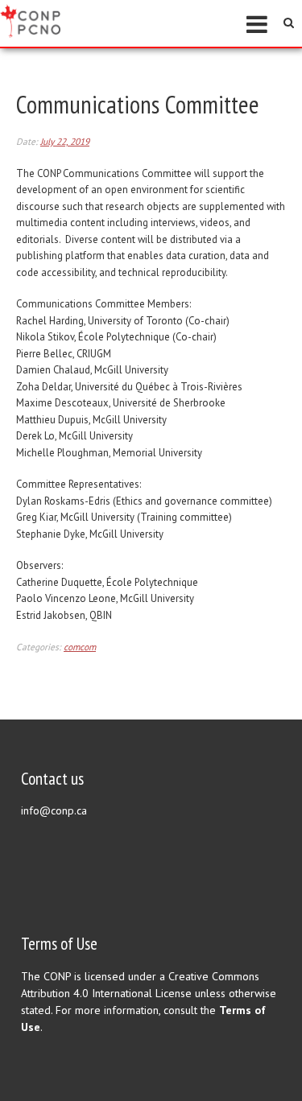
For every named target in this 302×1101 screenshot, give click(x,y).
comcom (80, 647)
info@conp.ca (54, 810)
